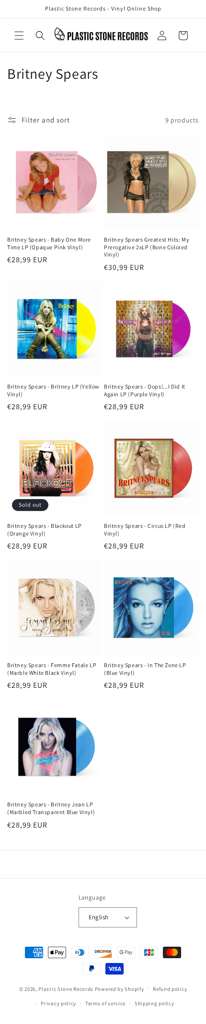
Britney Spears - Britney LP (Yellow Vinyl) (53, 390)
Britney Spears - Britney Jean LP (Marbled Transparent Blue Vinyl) (51, 808)
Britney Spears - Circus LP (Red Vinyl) (145, 529)
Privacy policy (58, 1003)
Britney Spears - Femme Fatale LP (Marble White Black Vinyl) (51, 668)
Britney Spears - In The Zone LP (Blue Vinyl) (145, 668)
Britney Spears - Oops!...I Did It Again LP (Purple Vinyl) (144, 390)
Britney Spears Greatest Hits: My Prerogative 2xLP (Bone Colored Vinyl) (146, 247)
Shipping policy (154, 1003)
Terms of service (105, 1003)
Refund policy (170, 989)
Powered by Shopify (119, 988)
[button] (19, 35)
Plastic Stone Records (65, 988)
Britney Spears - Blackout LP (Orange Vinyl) (44, 529)
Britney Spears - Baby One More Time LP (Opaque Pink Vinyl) (49, 243)
